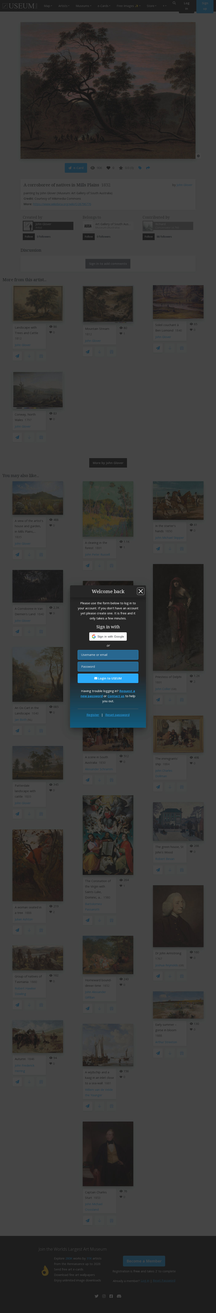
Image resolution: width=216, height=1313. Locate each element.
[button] (108, 636)
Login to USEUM (109, 678)
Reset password (117, 715)
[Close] (141, 591)
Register (92, 715)
